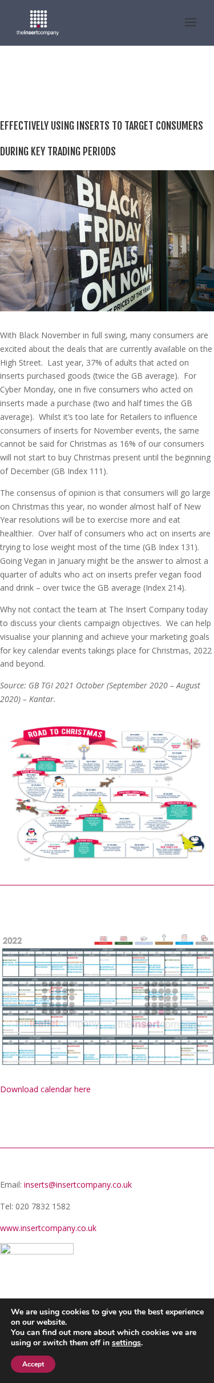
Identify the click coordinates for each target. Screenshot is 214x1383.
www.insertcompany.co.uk (48, 1227)
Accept (33, 1364)
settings (126, 1343)
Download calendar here (45, 1089)
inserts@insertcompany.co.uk (78, 1184)
